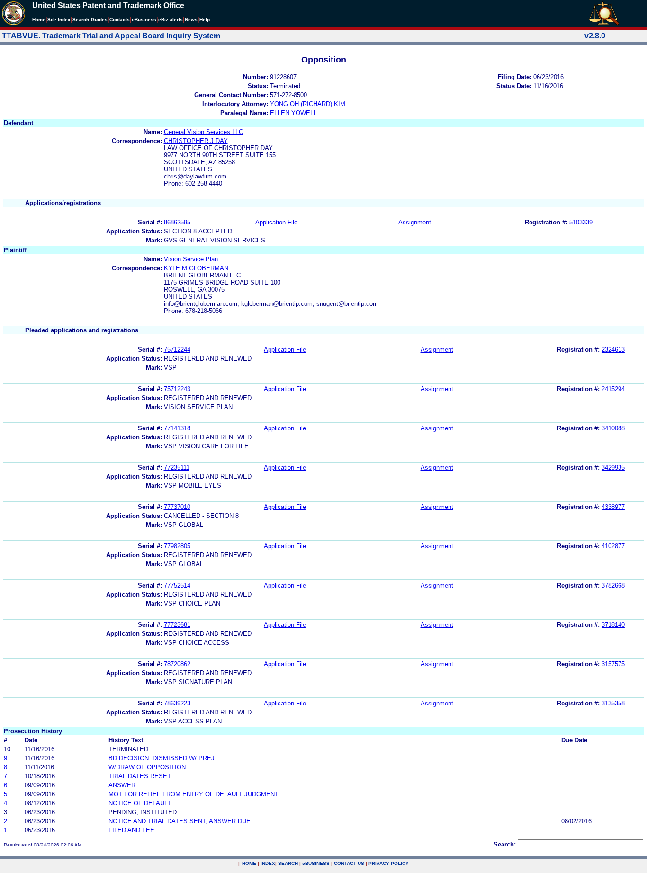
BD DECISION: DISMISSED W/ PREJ (161, 758)
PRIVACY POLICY (388, 863)
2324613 (613, 349)
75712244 (177, 349)
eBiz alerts (170, 19)
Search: (505, 844)
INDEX (268, 863)
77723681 (177, 624)
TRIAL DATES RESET (139, 776)
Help (204, 19)
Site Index (59, 19)
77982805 (177, 546)
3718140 (613, 624)
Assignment (414, 222)
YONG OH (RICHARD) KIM (307, 103)
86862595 (177, 222)
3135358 (613, 703)
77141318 (177, 428)
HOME (249, 863)
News (191, 19)
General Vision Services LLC (203, 131)
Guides (99, 19)
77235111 (176, 467)
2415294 (613, 388)
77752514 (177, 585)
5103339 (581, 222)
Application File (276, 222)
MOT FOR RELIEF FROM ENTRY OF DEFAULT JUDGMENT (193, 794)
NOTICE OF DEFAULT (139, 803)
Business (144, 19)
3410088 (613, 428)
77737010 (177, 506)
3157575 (613, 664)
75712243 (177, 388)
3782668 (613, 585)
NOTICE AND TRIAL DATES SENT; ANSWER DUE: (180, 821)
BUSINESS (316, 863)
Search (80, 19)
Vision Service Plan (191, 259)
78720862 (177, 664)
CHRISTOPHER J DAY (196, 140)
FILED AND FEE (131, 830)
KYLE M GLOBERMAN (196, 268)
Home (38, 19)
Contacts (119, 19)
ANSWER (121, 785)
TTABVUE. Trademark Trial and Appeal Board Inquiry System (111, 36)
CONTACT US (349, 863)
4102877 (613, 546)
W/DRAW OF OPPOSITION (147, 767)
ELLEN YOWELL (293, 112)
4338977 (613, 506)
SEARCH (288, 863)
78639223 (177, 703)
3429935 (613, 467)
